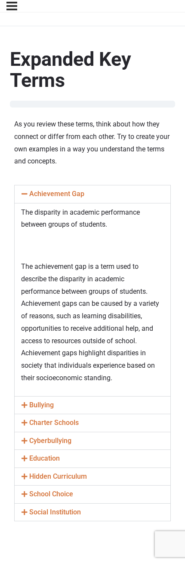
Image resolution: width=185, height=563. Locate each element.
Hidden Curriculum (58, 476)
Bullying (41, 405)
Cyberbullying (50, 441)
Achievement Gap (56, 194)
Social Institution (55, 512)
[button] (92, 194)
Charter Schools (54, 423)
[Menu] (12, 6)
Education (44, 458)
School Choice (51, 494)
